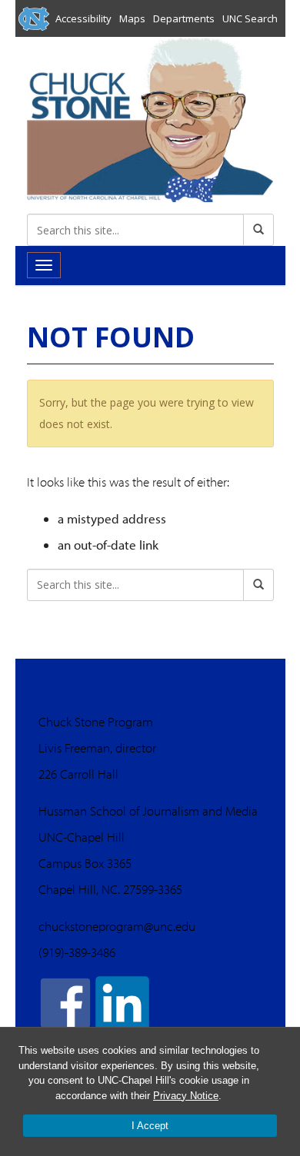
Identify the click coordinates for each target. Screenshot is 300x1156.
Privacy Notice (185, 1095)
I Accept (150, 1125)
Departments (184, 18)
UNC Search (250, 18)
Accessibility (83, 18)
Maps (132, 18)
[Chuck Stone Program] (150, 117)
